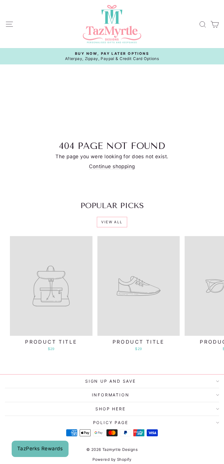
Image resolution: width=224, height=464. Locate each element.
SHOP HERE (110, 408)
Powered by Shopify (112, 459)
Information (111, 394)
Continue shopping (112, 166)
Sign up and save (110, 381)
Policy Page (110, 422)
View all (112, 222)
